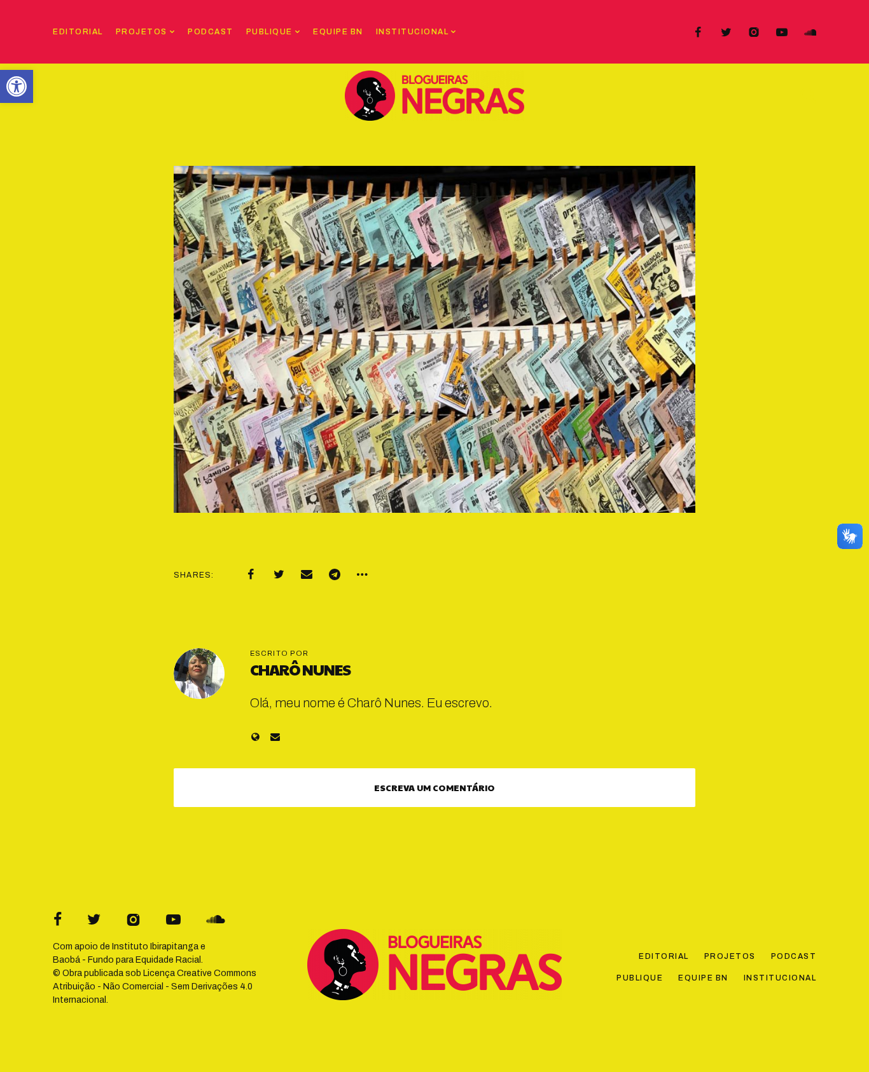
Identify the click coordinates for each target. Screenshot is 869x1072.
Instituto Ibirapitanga (155, 946)
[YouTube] (782, 32)
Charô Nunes (300, 669)
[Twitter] (726, 32)
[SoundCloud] (810, 32)
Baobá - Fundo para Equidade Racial (127, 960)
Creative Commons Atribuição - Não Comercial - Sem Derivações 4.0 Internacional (154, 986)
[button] (16, 86)
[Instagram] (754, 32)
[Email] (306, 574)
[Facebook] (698, 32)
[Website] (255, 737)
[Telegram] (334, 574)
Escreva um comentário (434, 787)
